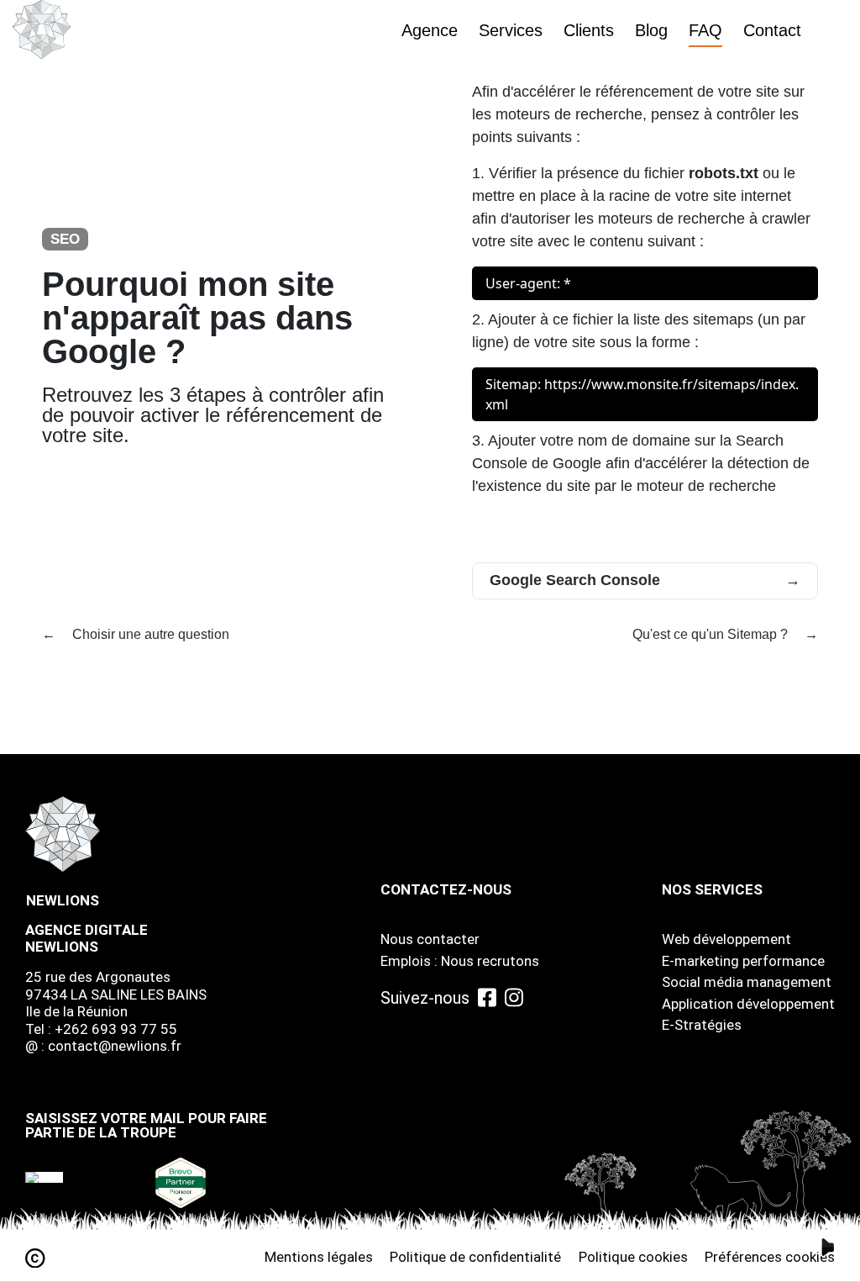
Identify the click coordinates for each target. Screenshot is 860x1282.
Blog (651, 30)
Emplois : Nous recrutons (459, 960)
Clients (589, 30)
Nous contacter (430, 939)
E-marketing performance (743, 960)
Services (511, 30)
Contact (772, 30)
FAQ (705, 30)
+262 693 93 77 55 (116, 1029)
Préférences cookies (770, 1256)
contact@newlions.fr (114, 1045)
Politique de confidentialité (475, 1256)
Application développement (748, 1003)
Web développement (726, 939)
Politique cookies (633, 1256)
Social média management (746, 981)
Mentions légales (319, 1256)
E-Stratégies (702, 1024)
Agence (429, 30)
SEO (65, 239)
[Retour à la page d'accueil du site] (42, 30)
